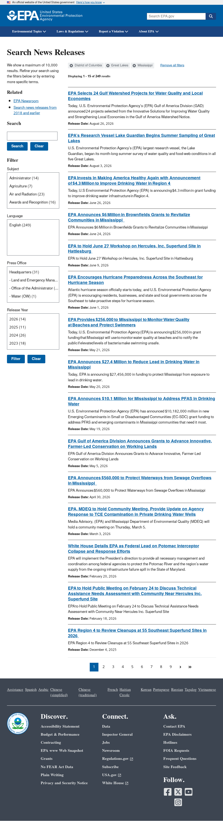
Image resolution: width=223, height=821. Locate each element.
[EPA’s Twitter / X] (178, 791)
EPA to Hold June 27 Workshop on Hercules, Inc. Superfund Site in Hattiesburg (134, 249)
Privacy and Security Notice (64, 783)
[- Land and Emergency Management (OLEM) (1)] (34, 280)
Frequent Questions (179, 758)
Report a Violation (111, 31)
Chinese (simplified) (59, 692)
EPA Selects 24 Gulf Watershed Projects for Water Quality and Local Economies (135, 96)
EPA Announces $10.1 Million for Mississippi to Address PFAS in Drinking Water (141, 401)
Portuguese (161, 690)
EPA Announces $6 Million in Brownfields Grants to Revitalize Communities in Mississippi (129, 217)
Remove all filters (172, 65)
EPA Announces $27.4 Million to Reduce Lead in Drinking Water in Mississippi (133, 365)
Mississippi (144, 65)
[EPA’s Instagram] (178, 802)
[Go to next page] (180, 667)
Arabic (43, 690)
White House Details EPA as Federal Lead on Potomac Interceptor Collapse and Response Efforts (133, 549)
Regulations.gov (115, 758)
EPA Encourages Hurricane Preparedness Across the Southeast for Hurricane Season (135, 280)
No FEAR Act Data (57, 767)
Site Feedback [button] (175, 767)
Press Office (16, 263)
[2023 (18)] (34, 344)
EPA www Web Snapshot (62, 750)
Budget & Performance (60, 734)
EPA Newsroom (26, 101)
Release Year (17, 310)
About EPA (146, 31)
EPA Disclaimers (177, 734)
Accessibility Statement (60, 726)
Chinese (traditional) (88, 692)
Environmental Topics (27, 31)
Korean (146, 690)
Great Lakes (119, 65)
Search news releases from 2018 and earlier (35, 110)
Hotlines (170, 742)
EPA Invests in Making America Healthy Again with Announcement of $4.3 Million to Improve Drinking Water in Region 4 (134, 181)
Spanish (31, 690)
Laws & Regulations (70, 31)
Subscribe (110, 767)
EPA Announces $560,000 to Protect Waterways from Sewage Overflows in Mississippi (139, 481)
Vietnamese (207, 690)
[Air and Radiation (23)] (34, 194)
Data (106, 726)
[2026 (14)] (34, 319)
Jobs (106, 742)
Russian (177, 690)
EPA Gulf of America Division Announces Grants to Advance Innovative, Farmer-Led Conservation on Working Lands (140, 444)
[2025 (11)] (34, 327)
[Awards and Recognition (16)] (34, 203)
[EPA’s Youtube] (188, 791)
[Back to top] (211, 809)
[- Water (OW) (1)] (34, 297)
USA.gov (109, 775)
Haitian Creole (125, 692)
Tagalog (190, 690)
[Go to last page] (190, 667)
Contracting (51, 742)
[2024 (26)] (34, 335)
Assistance (15, 690)
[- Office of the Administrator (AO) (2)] (34, 288)
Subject (13, 169)
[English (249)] (34, 225)
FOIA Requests (176, 750)
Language (15, 216)
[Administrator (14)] (34, 178)
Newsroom (111, 750)
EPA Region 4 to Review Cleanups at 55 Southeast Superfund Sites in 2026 (137, 633)
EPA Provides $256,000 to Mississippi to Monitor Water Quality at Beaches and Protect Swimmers (128, 322)
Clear (36, 359)
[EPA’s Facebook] (167, 791)
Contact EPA (174, 726)
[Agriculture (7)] (34, 186)
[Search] (211, 16)
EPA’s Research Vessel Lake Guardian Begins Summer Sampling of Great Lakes (141, 138)
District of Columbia (88, 65)
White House (113, 783)
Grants (46, 758)
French (113, 690)
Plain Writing (52, 775)
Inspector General (117, 734)
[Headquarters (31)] (34, 272)
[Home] (44, 15)
